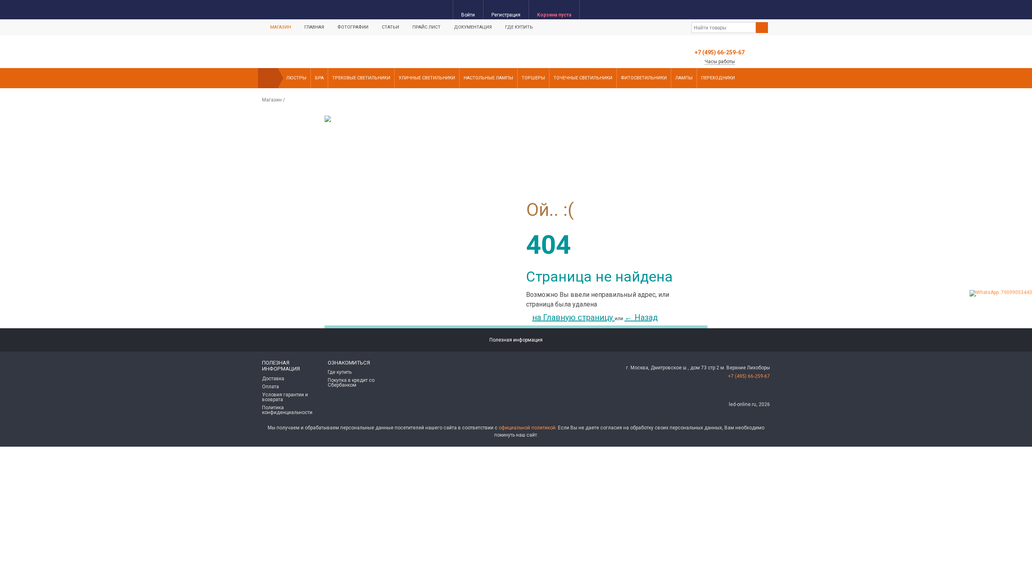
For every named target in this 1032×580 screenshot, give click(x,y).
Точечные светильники (582, 78)
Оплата (270, 386)
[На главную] (268, 78)
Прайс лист (426, 27)
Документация (473, 27)
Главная (314, 27)
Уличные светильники (427, 78)
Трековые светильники (361, 78)
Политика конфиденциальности (287, 410)
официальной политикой (527, 428)
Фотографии (352, 27)
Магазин (280, 27)
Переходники (718, 78)
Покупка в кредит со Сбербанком (351, 382)
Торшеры (533, 78)
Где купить (519, 27)
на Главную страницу (573, 317)
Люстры (296, 78)
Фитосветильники (644, 78)
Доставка (273, 378)
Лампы (684, 78)
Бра (319, 78)
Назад (641, 317)
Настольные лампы (488, 78)
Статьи (390, 27)
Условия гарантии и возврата (285, 397)
